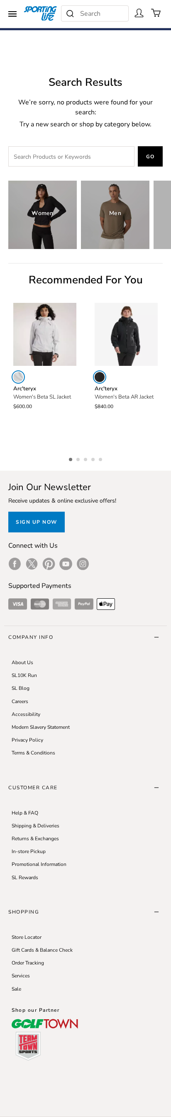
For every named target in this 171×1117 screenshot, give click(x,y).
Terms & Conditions (33, 753)
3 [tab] (86, 458)
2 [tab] (78, 458)
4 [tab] (93, 458)
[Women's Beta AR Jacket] (126, 334)
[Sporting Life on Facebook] (14, 564)
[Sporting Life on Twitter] (31, 564)
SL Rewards (25, 877)
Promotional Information (39, 864)
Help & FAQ (25, 813)
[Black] (99, 377)
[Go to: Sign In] (139, 13)
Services (21, 975)
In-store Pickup (29, 851)
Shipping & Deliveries (35, 825)
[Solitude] (18, 377)
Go (150, 156)
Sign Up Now (36, 522)
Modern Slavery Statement (41, 727)
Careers (20, 701)
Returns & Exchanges (35, 838)
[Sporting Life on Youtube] (65, 564)
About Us (22, 662)
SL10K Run (24, 675)
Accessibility (26, 714)
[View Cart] (156, 12)
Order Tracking (28, 963)
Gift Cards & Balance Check (42, 950)
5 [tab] (101, 458)
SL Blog (20, 688)
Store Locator (27, 937)
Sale (16, 989)
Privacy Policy (27, 740)
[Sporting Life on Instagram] (82, 564)
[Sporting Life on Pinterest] (48, 564)
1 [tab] (71, 458)
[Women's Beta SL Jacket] (44, 334)
